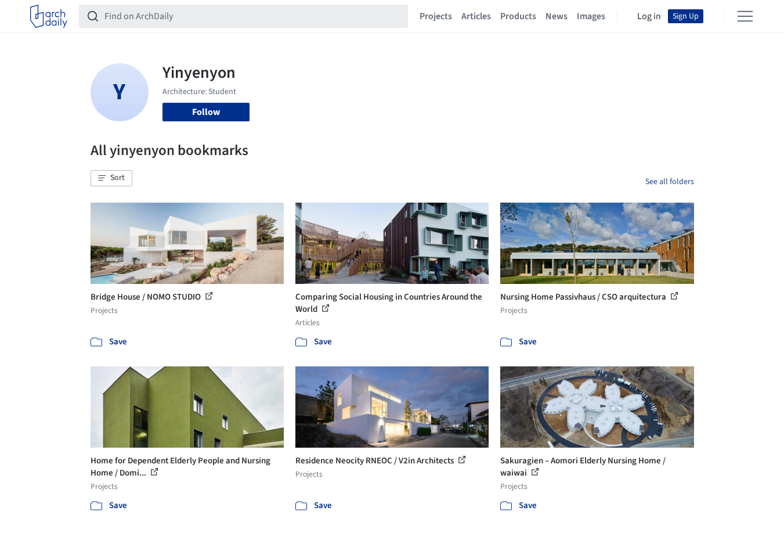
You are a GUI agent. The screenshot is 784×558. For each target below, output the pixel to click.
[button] (111, 178)
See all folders (669, 182)
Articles (476, 16)
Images (591, 16)
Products (518, 16)
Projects (436, 16)
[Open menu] (745, 16)
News (556, 16)
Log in (649, 16)
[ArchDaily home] (48, 16)
